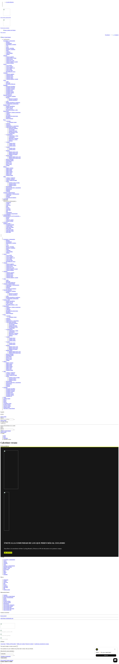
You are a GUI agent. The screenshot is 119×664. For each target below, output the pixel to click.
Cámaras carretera (10, 56)
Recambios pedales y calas (12, 110)
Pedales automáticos (10, 106)
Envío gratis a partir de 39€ (6, 17)
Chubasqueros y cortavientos (12, 126)
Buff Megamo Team (13, 132)
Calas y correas (9, 108)
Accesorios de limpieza (11, 197)
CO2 (7, 45)
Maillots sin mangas (13, 154)
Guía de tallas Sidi (7, 609)
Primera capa (9, 163)
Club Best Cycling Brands (11, 213)
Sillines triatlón (9, 171)
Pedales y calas (6, 105)
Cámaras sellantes (10, 63)
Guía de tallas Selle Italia (8, 608)
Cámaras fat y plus (10, 60)
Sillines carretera (9, 168)
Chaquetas (8, 124)
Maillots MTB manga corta (15, 156)
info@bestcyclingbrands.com (7, 618)
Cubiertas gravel (9, 76)
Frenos (7, 181)
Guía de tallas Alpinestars (8, 604)
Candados (8, 51)
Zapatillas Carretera (10, 89)
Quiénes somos (6, 589)
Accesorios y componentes (9, 40)
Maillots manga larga (13, 153)
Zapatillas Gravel (9, 91)
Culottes (8, 142)
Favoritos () (107, 34)
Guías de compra (9, 219)
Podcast (7, 217)
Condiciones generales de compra (41, 643)
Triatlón (7, 165)
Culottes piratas (12, 145)
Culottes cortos (12, 144)
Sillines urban (9, 172)
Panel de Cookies (29, 643)
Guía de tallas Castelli (8, 606)
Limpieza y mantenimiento (9, 192)
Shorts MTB (9, 161)
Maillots (8, 150)
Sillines (4, 166)
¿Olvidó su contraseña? (6, 656)
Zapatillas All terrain (10, 87)
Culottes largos (12, 143)
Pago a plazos (3, 32)
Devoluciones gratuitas (5, 27)
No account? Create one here (7, 660)
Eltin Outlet (8, 228)
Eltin (7, 206)
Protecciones (6, 111)
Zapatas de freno (12, 184)
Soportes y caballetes (10, 49)
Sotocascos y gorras (13, 139)
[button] (6, 39)
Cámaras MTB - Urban (11, 58)
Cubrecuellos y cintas (13, 135)
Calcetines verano (13, 122)
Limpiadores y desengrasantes (12, 193)
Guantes (8, 147)
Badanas (11, 140)
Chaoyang (8, 205)
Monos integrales (9, 159)
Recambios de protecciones (12, 116)
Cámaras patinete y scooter (12, 61)
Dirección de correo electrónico (7, 651)
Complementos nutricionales (12, 103)
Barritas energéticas (13, 100)
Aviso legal (3, 643)
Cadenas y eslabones (10, 177)
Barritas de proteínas (13, 98)
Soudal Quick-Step (13, 130)
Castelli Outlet (9, 226)
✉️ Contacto (115, 34)
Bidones (8, 42)
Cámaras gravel (9, 59)
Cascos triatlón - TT (10, 68)
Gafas (4, 80)
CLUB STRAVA (10, 2)
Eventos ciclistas (9, 221)
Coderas (8, 113)
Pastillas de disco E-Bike (14, 182)
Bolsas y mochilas (10, 48)
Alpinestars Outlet (10, 224)
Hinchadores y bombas (11, 44)
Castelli (7, 203)
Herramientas (9, 186)
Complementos (9, 134)
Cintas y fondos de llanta (11, 180)
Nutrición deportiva (7, 95)
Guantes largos (12, 149)
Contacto (5, 595)
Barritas (7, 97)
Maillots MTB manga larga (15, 158)
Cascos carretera (9, 66)
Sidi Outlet (8, 232)
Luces (7, 47)
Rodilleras (8, 117)
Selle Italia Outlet (10, 231)
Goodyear (8, 208)
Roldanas (8, 190)
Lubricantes (8, 195)
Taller (4, 176)
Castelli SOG (12, 133)
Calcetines (8, 121)
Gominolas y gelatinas (11, 96)
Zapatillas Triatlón (10, 92)
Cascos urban (9, 69)
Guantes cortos (12, 148)
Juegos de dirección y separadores (13, 187)
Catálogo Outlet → (7, 223)
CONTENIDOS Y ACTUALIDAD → (12, 216)
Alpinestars (8, 202)
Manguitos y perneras (13, 138)
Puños (7, 50)
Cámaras (5, 55)
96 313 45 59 (3, 616)
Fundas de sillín (9, 175)
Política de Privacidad (11, 643)
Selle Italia (8, 210)
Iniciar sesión (3, 416)
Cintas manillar (9, 53)
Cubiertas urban (9, 77)
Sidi (7, 211)
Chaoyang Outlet (9, 227)
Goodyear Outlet (9, 229)
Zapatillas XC (9, 93)
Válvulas (8, 191)
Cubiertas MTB (9, 75)
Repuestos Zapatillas (10, 86)
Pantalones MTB (9, 160)
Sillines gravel (9, 169)
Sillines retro (9, 174)
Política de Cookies (21, 643)
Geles (7, 101)
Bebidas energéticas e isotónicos (13, 102)
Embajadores (9, 212)
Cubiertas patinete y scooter (12, 79)
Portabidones (9, 43)
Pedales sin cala (9, 107)
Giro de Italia (12, 129)
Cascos (4, 64)
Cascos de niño (9, 70)
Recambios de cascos (10, 71)
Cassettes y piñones (10, 179)
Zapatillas (5, 85)
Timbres (8, 54)
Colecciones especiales (11, 127)
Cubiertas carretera (10, 74)
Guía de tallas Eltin (7, 607)
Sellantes (8, 196)
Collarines (8, 114)
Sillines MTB (9, 170)
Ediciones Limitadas (13, 128)
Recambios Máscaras (10, 84)
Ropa (4, 119)
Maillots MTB (9, 155)
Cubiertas (5, 72)
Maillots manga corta (13, 151)
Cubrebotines (12, 137)
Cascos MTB (9, 65)
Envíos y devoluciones (8, 597)
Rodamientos (9, 189)
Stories (7, 218)
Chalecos (8, 123)
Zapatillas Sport (9, 90)
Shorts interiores (9, 118)
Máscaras (8, 82)
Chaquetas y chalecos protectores (13, 112)
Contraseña (3, 653)
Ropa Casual (9, 164)
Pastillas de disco (12, 185)
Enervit (7, 207)
